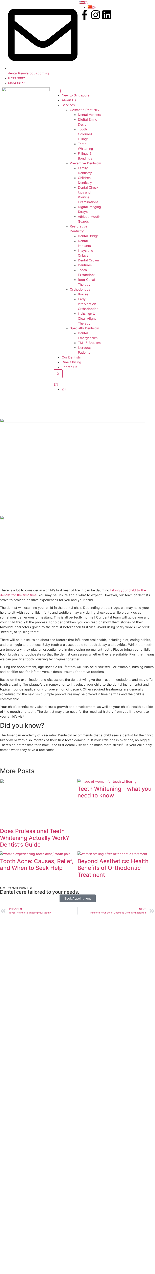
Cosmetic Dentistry (84, 110)
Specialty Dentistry (84, 328)
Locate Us (69, 367)
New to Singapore (75, 95)
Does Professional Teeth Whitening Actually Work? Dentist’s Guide (34, 838)
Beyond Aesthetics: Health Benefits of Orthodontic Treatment (113, 868)
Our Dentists (71, 357)
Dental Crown (88, 260)
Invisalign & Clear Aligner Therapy (88, 318)
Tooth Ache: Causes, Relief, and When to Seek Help (36, 864)
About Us (69, 100)
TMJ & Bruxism (89, 343)
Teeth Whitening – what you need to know (115, 792)
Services (68, 105)
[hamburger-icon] (57, 91)
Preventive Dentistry (85, 163)
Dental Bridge (88, 236)
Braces (83, 294)
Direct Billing (71, 362)
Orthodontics (80, 289)
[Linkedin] (107, 15)
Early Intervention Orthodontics (88, 304)
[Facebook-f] (85, 15)
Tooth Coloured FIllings (85, 134)
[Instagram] (96, 15)
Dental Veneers (89, 115)
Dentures (85, 265)
